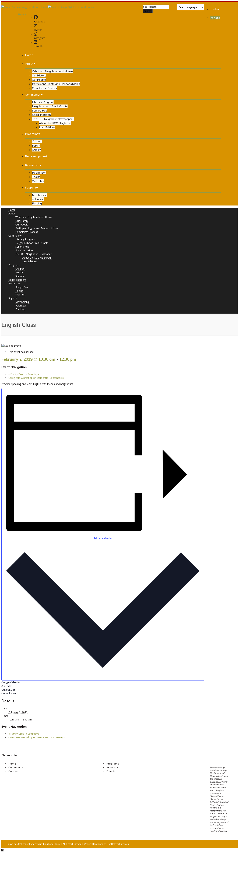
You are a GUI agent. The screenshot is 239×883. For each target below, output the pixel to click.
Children (37, 141)
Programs (31, 134)
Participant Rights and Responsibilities (56, 84)
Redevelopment (36, 156)
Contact (215, 9)
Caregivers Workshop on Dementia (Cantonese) (36, 377)
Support (30, 187)
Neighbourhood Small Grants (50, 106)
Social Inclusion (41, 114)
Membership (39, 195)
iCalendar (6, 686)
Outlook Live (8, 693)
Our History (39, 75)
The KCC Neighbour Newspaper (52, 119)
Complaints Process (44, 88)
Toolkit (36, 176)
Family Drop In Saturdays (23, 374)
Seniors (36, 149)
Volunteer (38, 199)
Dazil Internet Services (118, 843)
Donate (215, 17)
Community (33, 94)
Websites (38, 181)
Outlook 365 (8, 689)
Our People (39, 79)
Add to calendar (103, 538)
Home (29, 55)
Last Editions (47, 127)
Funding (37, 203)
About (29, 63)
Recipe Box (39, 172)
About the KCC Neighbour (55, 123)
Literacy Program (43, 102)
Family (36, 145)
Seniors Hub (39, 110)
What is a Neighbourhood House (52, 71)
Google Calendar (10, 682)
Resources (32, 165)
